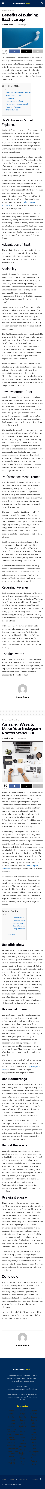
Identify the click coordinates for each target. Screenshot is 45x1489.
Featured (11, 1460)
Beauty (11, 1417)
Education (11, 1446)
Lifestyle (22, 1444)
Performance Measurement (17, 104)
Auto (11, 1414)
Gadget (22, 1414)
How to (23, 1434)
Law (22, 1441)
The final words (12, 110)
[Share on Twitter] (26, 51)
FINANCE (11, 1463)
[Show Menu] (3, 3)
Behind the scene (19, 926)
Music (22, 1450)
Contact (35, 1479)
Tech (34, 1442)
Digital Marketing (13, 720)
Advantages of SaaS (14, 95)
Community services (11, 1430)
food (22, 1411)
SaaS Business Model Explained (18, 92)
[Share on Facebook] (14, 51)
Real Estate (11, 11)
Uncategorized (35, 1452)
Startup (34, 1429)
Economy (11, 1442)
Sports (34, 1426)
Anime (11, 1411)
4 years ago (22, 25)
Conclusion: (10, 934)
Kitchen (23, 1437)
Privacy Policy (23, 1479)
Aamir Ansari (9, 25)
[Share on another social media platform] (38, 51)
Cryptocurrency (13, 1434)
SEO (34, 1423)
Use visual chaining (20, 920)
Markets (22, 1447)
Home (4, 11)
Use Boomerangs (19, 923)
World (34, 1464)
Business (11, 1420)
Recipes (34, 1417)
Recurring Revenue (13, 107)
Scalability (10, 98)
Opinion (22, 1461)
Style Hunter (34, 1438)
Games (22, 1420)
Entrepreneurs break (12, 1453)
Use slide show (18, 918)
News (22, 1458)
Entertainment (12, 1449)
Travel (33, 1449)
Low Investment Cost (14, 101)
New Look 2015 (22, 1454)
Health (22, 1423)
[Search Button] (42, 3)
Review (34, 1420)
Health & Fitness (22, 1427)
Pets (22, 1464)
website (34, 1461)
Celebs (11, 1426)
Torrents (33, 1446)
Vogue (33, 1458)
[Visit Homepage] (22, 3)
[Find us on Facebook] (40, 1479)
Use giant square (19, 929)
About (12, 1479)
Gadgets (22, 1417)
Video (34, 1455)
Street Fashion (34, 1433)
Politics (34, 1411)
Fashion (11, 1457)
